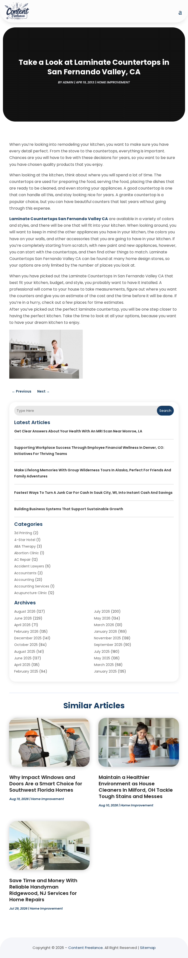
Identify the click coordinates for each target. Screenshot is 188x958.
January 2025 (105, 671)
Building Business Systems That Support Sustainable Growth (68, 509)
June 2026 (23, 618)
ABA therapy (25, 546)
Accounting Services (31, 586)
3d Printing (23, 532)
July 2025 (102, 651)
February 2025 (26, 671)
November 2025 (107, 638)
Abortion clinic (26, 553)
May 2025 (102, 658)
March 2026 (104, 624)
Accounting (24, 579)
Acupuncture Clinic (30, 592)
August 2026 (24, 611)
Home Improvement (113, 82)
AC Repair (22, 559)
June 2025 (23, 658)
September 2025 (108, 644)
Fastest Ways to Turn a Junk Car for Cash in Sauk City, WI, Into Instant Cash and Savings (93, 492)
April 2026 (22, 624)
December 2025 (28, 638)
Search (165, 410)
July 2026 (102, 611)
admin (68, 82)
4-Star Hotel (24, 539)
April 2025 (22, 664)
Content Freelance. (86, 947)
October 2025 (26, 644)
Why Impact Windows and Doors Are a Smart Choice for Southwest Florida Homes (45, 783)
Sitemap (148, 947)
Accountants (25, 573)
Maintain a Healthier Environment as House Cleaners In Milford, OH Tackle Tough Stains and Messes (136, 787)
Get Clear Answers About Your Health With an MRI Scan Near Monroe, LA (78, 431)
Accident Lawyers (29, 566)
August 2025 (24, 651)
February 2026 (26, 631)
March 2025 (104, 664)
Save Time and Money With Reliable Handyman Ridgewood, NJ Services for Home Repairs (43, 890)
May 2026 (102, 618)
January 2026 (105, 631)
